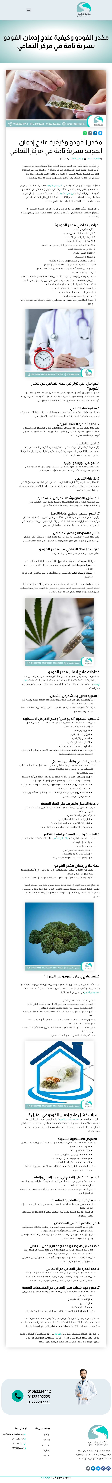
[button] (28, 10)
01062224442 (39, 1391)
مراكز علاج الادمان (61, 838)
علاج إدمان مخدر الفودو (69, 1119)
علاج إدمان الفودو (55, 185)
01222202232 (39, 1402)
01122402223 (39, 1396)
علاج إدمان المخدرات (67, 193)
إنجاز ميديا (45, 1477)
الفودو (58, 1334)
